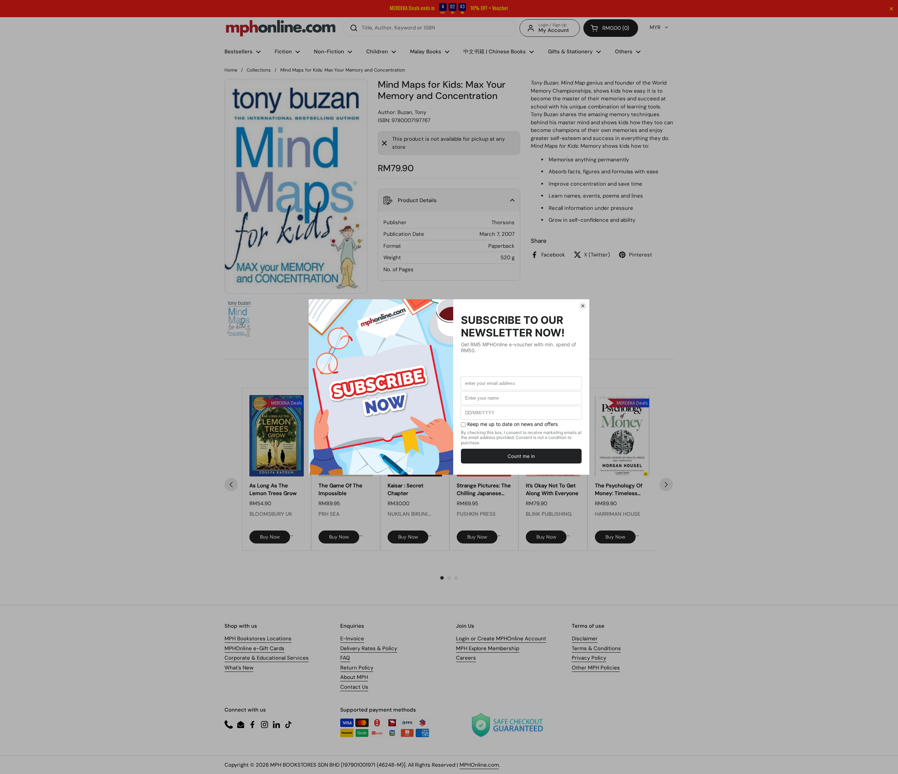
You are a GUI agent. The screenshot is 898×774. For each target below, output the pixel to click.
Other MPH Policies (596, 667)
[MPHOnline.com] (280, 28)
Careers (466, 657)
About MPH (354, 677)
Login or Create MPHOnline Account (501, 638)
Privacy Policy (589, 657)
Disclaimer (585, 638)
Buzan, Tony (411, 112)
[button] (610, 28)
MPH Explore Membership (487, 648)
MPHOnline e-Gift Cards (254, 648)
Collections (259, 70)
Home (230, 70)
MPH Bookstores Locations (257, 638)
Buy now (270, 537)
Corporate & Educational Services (266, 657)
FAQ (345, 657)
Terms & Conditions (596, 648)
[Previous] (231, 484)
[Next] (666, 484)
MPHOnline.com (479, 764)
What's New (238, 667)
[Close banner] (891, 9)
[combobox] (429, 28)
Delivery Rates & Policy (368, 648)
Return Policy (356, 667)
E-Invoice (352, 638)
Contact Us (354, 686)
